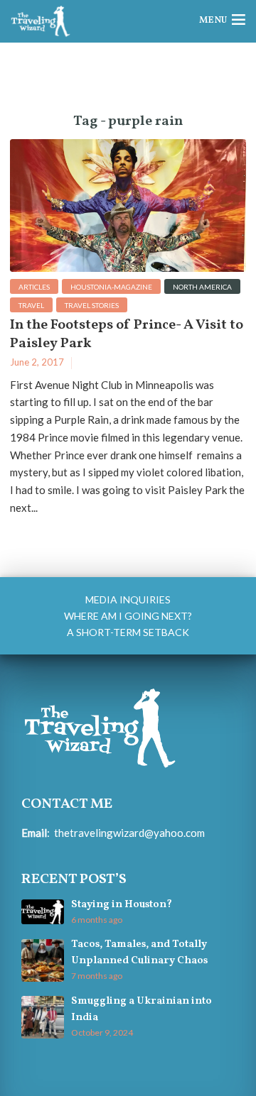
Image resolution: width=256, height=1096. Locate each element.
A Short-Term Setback (128, 632)
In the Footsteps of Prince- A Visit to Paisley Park (126, 334)
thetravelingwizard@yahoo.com (129, 832)
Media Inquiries (128, 599)
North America (202, 287)
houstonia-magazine (111, 287)
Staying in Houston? (121, 904)
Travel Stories (92, 305)
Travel (31, 305)
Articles (34, 287)
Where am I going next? (128, 616)
